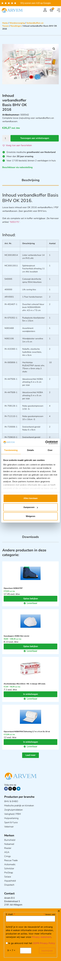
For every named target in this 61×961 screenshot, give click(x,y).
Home (5, 23)
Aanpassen (28, 507)
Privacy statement (41, 937)
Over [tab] (50, 450)
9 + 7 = (11, 950)
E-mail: (10, 914)
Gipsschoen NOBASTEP (13, 588)
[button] (58, 10)
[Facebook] (6, 788)
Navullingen (15, 26)
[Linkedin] (18, 788)
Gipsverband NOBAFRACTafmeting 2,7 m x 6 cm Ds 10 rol (27, 731)
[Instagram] (10, 788)
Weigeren (30, 516)
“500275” (14, 222)
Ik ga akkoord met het (31, 943)
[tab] (30, 181)
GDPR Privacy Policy (44, 943)
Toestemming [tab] (11, 450)
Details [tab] (30, 450)
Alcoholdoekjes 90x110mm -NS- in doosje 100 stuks (24, 684)
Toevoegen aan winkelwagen (34, 138)
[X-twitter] (14, 788)
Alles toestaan (31, 498)
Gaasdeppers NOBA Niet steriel (16, 636)
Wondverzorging (17, 23)
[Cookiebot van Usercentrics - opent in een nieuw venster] (45, 442)
